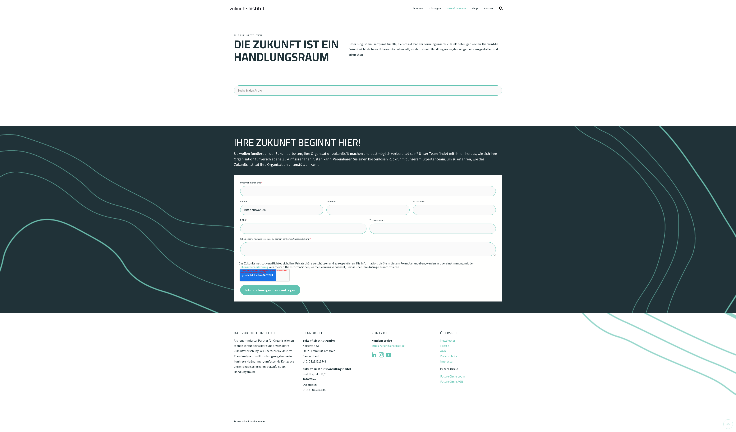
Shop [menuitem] (475, 8)
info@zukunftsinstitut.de (388, 346)
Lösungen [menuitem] (435, 8)
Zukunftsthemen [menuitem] (456, 8)
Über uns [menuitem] (418, 8)
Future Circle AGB (451, 381)
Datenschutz (448, 356)
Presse (444, 346)
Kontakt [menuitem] (488, 8)
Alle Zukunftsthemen (248, 35)
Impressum (447, 361)
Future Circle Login (452, 376)
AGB (443, 351)
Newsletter (447, 340)
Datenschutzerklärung (253, 267)
